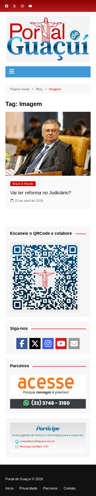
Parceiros (50, 488)
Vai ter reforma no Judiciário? (40, 192)
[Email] (74, 343)
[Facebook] (21, 343)
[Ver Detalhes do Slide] (48, 392)
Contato (69, 488)
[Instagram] (48, 343)
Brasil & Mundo (23, 183)
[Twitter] (35, 343)
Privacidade (28, 488)
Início (9, 488)
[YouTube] (61, 343)
